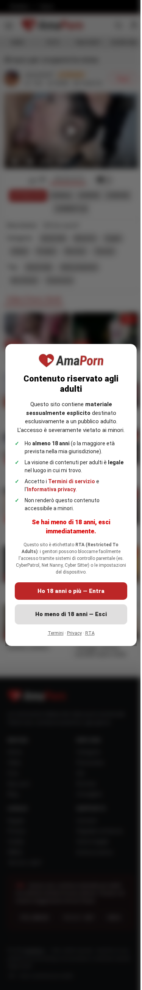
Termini (53, 637)
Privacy (71, 637)
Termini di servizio (71, 485)
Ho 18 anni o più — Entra (68, 595)
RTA (87, 637)
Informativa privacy (51, 493)
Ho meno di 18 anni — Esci (68, 618)
